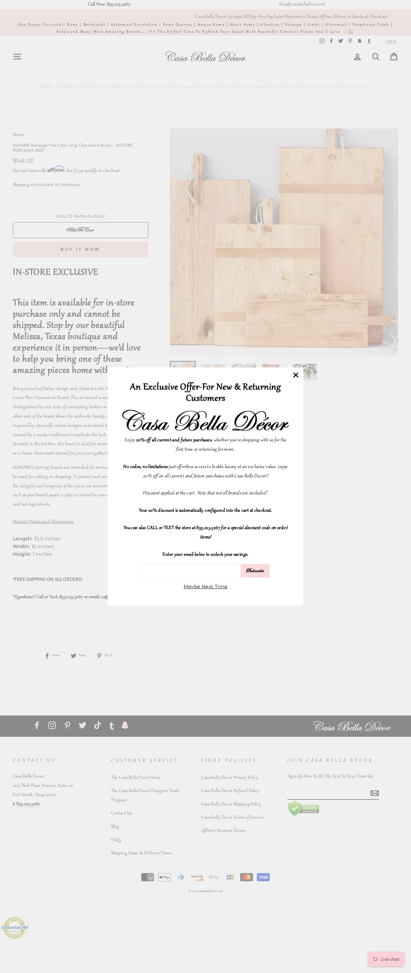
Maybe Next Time (206, 587)
